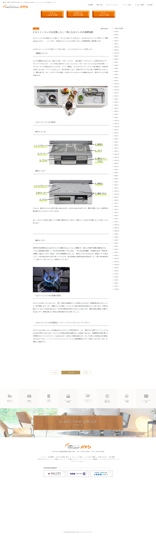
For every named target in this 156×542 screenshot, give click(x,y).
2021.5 (116, 209)
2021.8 (116, 200)
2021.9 (116, 197)
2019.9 (116, 267)
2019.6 (116, 270)
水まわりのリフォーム (45, 459)
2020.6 (116, 243)
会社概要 (90, 4)
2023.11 (116, 123)
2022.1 (116, 188)
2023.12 (116, 120)
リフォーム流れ (127, 4)
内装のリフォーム (60, 459)
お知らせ (78, 14)
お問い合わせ (102, 457)
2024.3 (116, 111)
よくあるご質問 (139, 4)
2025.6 (116, 65)
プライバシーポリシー (78, 461)
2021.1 (116, 221)
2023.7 (116, 135)
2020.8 (116, 237)
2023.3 (116, 148)
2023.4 (116, 145)
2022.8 (116, 166)
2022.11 (116, 157)
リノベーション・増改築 (89, 459)
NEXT (86, 372)
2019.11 (116, 261)
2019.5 (116, 273)
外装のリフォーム (73, 459)
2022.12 (116, 154)
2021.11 (116, 191)
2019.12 (116, 258)
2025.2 (116, 77)
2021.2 (116, 218)
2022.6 (116, 172)
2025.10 (116, 53)
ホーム (43, 457)
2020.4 (116, 249)
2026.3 (116, 40)
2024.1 (116, 117)
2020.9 (116, 234)
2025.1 (116, 80)
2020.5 (116, 246)
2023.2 (116, 151)
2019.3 (116, 280)
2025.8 (116, 59)
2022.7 (116, 169)
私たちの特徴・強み (63, 457)
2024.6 (116, 102)
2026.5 (116, 37)
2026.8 (116, 31)
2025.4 (116, 71)
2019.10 (116, 264)
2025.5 (116, 68)
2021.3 (116, 215)
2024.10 (116, 89)
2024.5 (116, 105)
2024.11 (116, 86)
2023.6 (116, 139)
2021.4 (116, 212)
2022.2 (116, 185)
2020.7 (116, 240)
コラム (53, 14)
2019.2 (116, 283)
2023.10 (116, 126)
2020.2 (116, 255)
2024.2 (116, 114)
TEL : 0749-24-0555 (83, 451)
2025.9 (116, 56)
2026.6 (116, 34)
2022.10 (116, 160)
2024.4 (116, 108)
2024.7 (116, 99)
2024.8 (116, 96)
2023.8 (116, 132)
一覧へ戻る (71, 372)
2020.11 (116, 227)
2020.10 (116, 231)
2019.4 (116, 277)
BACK (55, 372)
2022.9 (116, 163)
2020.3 (116, 252)
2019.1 (116, 286)
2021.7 (116, 203)
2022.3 (116, 181)
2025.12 (116, 47)
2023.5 (116, 142)
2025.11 (116, 50)
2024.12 (116, 83)
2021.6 (116, 206)
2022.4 (116, 178)
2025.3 (116, 74)
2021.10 (116, 194)
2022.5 (116, 175)
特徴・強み (99, 4)
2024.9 (116, 93)
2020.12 (116, 224)
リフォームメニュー (113, 4)
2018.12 (116, 289)
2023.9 (116, 129)
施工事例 (149, 4)
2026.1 (116, 43)
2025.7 (116, 62)
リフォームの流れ (77, 457)
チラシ (104, 14)
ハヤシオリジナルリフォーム (109, 459)
